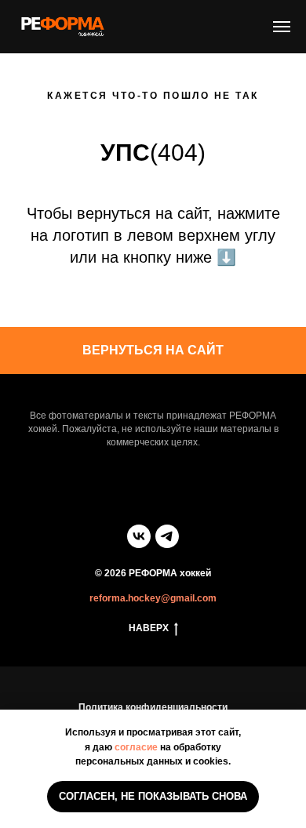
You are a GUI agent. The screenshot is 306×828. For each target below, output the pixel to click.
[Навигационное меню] (281, 26)
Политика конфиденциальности (153, 707)
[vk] (139, 536)
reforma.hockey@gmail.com (153, 598)
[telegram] (167, 536)
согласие (136, 747)
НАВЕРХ (149, 628)
